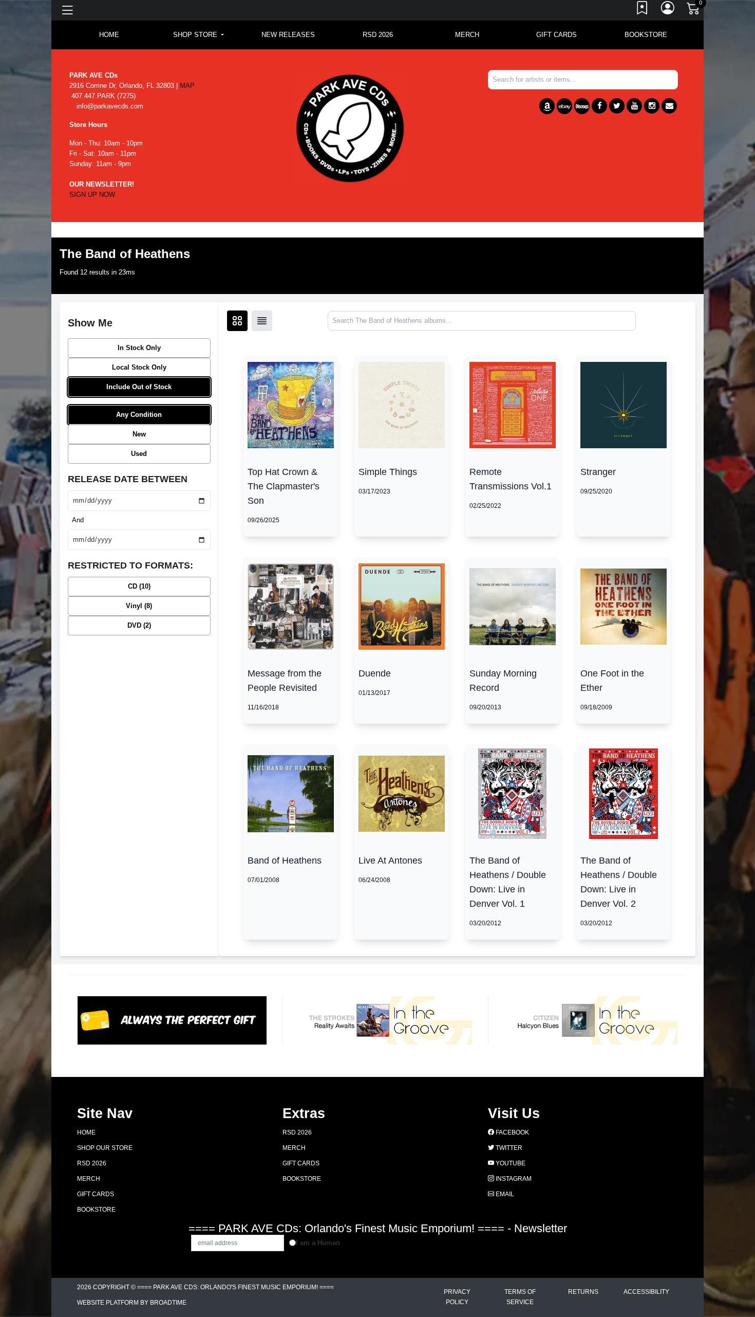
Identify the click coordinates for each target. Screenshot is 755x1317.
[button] (198, 35)
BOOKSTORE (646, 35)
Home (86, 1132)
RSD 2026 (378, 35)
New (139, 434)
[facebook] (599, 106)
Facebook (511, 1132)
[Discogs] (582, 106)
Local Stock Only (139, 367)
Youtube (509, 1163)
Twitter (508, 1147)
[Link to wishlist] (642, 10)
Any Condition (139, 414)
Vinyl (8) (139, 606)
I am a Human (318, 1243)
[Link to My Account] (668, 10)
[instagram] (651, 106)
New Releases (288, 35)
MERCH (467, 35)
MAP (187, 85)
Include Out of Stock (139, 387)
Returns (583, 1291)
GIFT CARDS (556, 35)
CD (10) (139, 586)
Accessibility (646, 1291)
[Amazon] (547, 106)
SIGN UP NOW (92, 194)
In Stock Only (139, 348)
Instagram (513, 1178)
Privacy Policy (457, 1297)
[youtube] (634, 106)
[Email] (669, 106)
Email (504, 1194)
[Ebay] (564, 106)
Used (139, 454)
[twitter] (617, 106)
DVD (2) (139, 625)
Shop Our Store (105, 1147)
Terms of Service (520, 1297)
